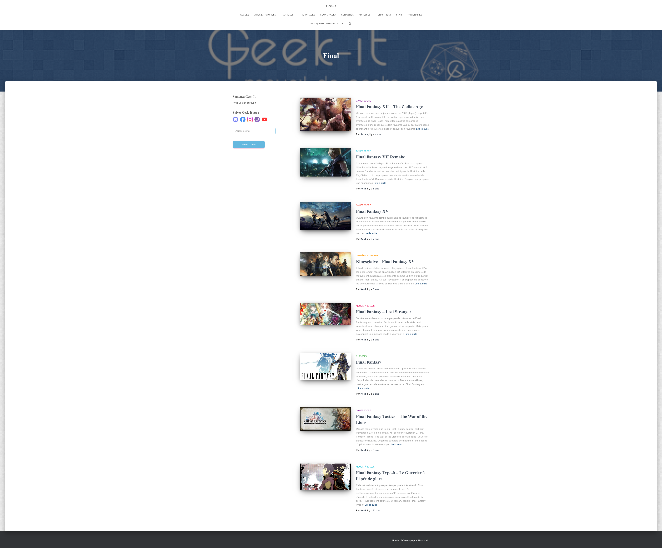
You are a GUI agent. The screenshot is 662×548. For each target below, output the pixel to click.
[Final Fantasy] (325, 366)
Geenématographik (367, 255)
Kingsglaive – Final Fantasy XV (385, 261)
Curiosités (347, 15)
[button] (277, 15)
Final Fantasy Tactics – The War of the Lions (391, 419)
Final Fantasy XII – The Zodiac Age (389, 106)
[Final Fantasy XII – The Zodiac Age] (325, 115)
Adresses (365, 15)
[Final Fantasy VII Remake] (325, 162)
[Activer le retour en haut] (655, 541)
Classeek (361, 356)
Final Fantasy (368, 362)
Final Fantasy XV (372, 211)
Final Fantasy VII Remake (380, 157)
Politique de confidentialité (326, 23)
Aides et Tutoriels (265, 15)
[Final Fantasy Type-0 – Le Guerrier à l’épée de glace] (325, 477)
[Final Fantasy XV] (325, 216)
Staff (399, 15)
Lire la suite (422, 128)
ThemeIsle (423, 540)
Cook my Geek (328, 15)
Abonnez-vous (249, 144)
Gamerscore (363, 101)
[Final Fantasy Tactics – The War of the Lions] (325, 419)
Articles (288, 15)
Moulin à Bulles (365, 306)
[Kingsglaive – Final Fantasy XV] (325, 264)
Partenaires (415, 15)
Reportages (308, 15)
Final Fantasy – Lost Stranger (383, 311)
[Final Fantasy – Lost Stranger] (325, 314)
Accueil (244, 15)
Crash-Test (384, 15)
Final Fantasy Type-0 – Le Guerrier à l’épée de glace (390, 475)
